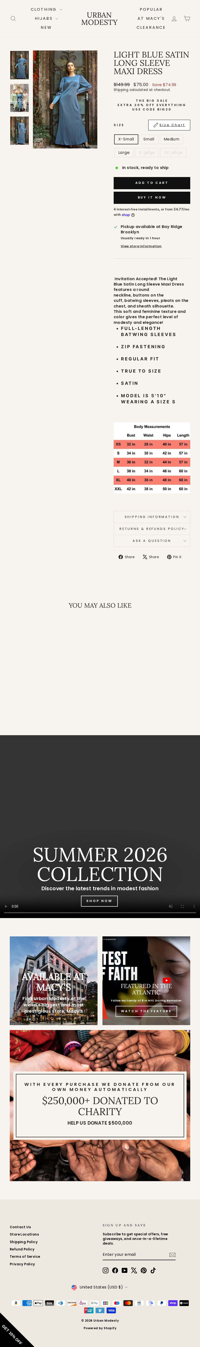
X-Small (126, 139)
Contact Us (20, 1227)
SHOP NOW (99, 901)
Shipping (121, 90)
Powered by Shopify (100, 1328)
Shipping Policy (24, 1242)
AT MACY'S (151, 18)
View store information (141, 246)
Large (124, 152)
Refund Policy (22, 1249)
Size (149, 125)
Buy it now (152, 197)
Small (148, 139)
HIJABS (44, 18)
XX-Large (173, 152)
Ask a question (152, 541)
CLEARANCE (151, 27)
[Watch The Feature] (146, 980)
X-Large (147, 152)
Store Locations (24, 1234)
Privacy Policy (22, 1264)
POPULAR (151, 9)
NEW (46, 27)
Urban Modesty (99, 18)
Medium (171, 139)
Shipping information (152, 517)
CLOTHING (45, 9)
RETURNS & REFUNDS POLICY (152, 529)
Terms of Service (25, 1256)
